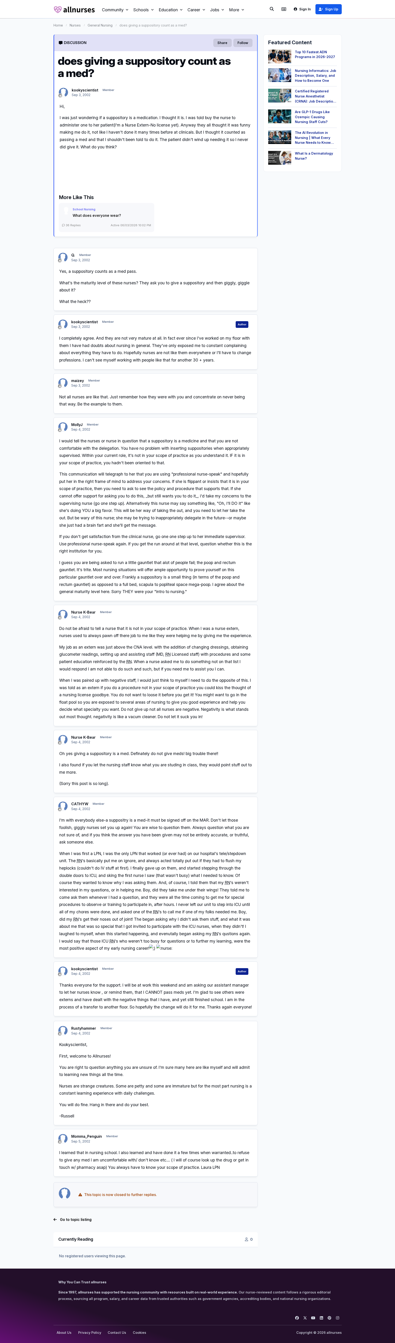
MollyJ (77, 424)
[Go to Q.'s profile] (63, 257)
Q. (73, 255)
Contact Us (117, 1332)
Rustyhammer (83, 1028)
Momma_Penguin (86, 1136)
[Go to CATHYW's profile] (63, 806)
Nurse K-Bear (83, 612)
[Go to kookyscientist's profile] (63, 92)
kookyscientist (85, 90)
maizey (77, 380)
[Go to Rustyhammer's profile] (63, 1030)
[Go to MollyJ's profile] (63, 427)
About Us (64, 1332)
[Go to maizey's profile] (63, 383)
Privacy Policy (89, 1332)
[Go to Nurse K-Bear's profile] (63, 614)
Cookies (139, 1332)
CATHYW (79, 804)
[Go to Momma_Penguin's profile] (63, 1138)
